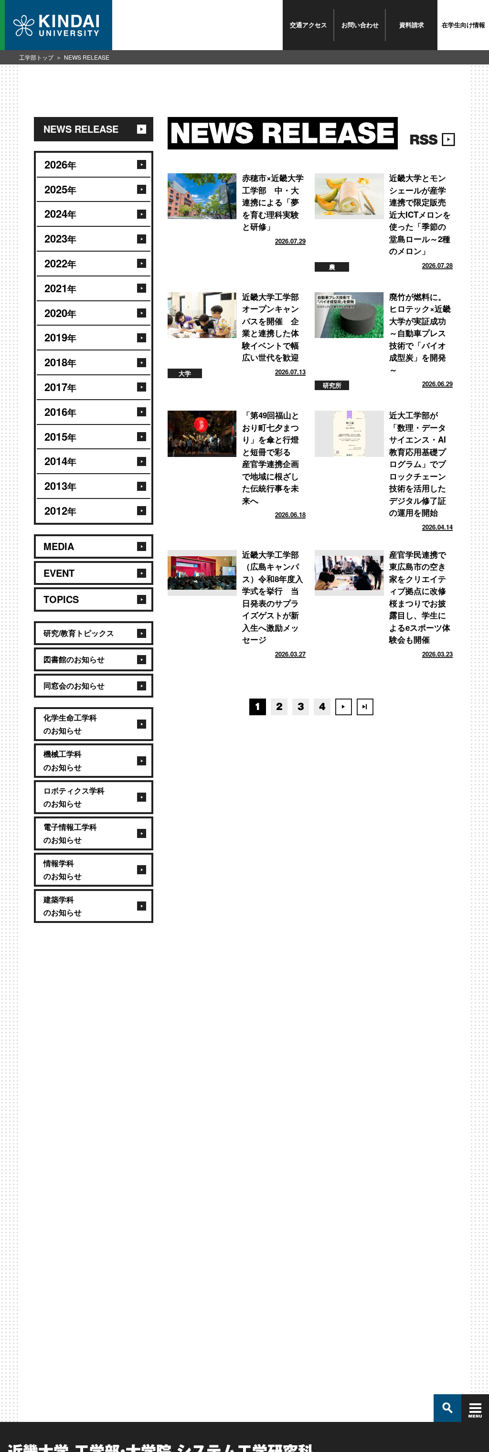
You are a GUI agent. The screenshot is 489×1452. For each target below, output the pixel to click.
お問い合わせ (360, 24)
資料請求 (411, 24)
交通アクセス (308, 24)
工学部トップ (36, 57)
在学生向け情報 (463, 24)
